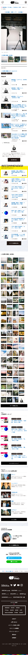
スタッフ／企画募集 (14, 628)
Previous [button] (2, 537)
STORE (16, 612)
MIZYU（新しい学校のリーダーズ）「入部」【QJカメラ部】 (18, 211)
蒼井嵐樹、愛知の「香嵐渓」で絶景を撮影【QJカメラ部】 (18, 203)
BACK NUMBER (9, 612)
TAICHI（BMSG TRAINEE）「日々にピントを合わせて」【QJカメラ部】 (17, 196)
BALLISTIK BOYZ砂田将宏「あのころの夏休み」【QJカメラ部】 (18, 220)
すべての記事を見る (14, 243)
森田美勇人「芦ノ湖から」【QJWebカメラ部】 (12, 7)
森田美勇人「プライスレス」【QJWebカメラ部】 (17, 97)
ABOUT (14, 619)
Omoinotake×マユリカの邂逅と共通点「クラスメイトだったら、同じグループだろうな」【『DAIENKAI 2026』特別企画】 (19, 136)
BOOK (16, 610)
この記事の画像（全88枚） (7, 55)
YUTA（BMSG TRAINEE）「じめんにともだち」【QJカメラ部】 (18, 188)
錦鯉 (12, 501)
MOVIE (18, 607)
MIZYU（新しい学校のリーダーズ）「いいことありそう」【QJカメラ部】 (19, 430)
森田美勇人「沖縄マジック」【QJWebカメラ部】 (17, 88)
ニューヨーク (14, 483)
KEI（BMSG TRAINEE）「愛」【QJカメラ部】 (18, 448)
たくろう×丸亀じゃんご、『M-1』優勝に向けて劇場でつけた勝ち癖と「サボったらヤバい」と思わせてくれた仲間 (19, 115)
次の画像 (20, 12)
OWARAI (7, 607)
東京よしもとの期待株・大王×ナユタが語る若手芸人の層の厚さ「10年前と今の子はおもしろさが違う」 (18, 106)
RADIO (12, 610)
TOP (3, 571)
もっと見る (14, 519)
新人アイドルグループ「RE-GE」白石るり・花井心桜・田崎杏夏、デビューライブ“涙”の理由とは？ (19, 125)
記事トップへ (14, 12)
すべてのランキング (14, 463)
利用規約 (14, 637)
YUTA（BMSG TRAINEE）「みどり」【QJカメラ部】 (18, 227)
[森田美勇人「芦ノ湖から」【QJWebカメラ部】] (3, 260)
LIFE (21, 610)
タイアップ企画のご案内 (14, 625)
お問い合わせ (14, 622)
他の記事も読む (14, 159)
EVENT (21, 612)
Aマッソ (13, 474)
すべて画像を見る (14, 405)
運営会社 (14, 634)
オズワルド (14, 510)
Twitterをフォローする (15, 558)
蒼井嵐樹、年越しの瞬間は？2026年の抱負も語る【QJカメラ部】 (18, 172)
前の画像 (8, 12)
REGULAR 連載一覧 (9, 571)
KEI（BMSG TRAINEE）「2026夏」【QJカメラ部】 (18, 421)
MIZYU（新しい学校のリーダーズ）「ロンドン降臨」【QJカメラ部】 (19, 457)
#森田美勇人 (3, 68)
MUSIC (13, 607)
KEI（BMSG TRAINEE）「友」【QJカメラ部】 (18, 439)
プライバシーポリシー (14, 631)
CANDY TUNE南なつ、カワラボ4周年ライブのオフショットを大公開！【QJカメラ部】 (18, 180)
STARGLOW (14, 492)
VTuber (7, 610)
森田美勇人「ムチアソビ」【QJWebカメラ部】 (19, 80)
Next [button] (24, 537)
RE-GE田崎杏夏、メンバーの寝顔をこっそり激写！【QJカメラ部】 (18, 236)
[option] (4, 59)
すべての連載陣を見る (14, 545)
